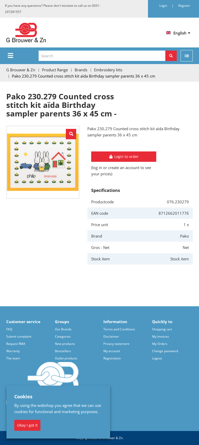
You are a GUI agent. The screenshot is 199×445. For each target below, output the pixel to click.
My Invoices (160, 336)
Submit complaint (18, 336)
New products (65, 344)
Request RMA (15, 344)
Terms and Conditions (119, 329)
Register (184, 5)
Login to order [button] (126, 156)
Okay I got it (27, 425)
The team (13, 358)
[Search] (171, 56)
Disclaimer (111, 336)
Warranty (13, 351)
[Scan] (187, 55)
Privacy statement (116, 344)
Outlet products (66, 358)
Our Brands (63, 329)
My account (111, 351)
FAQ (9, 329)
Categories (63, 336)
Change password (165, 351)
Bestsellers (63, 351)
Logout (157, 358)
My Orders (159, 344)
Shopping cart (162, 329)
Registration (112, 358)
